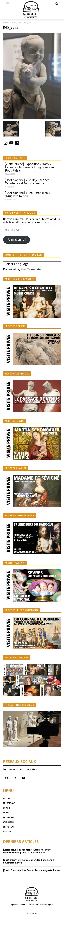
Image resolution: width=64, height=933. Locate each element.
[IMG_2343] (32, 118)
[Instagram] (6, 778)
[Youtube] (23, 778)
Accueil (6, 22)
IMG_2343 (16, 22)
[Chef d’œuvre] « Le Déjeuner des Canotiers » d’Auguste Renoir (27, 182)
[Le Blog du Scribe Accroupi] (32, 9)
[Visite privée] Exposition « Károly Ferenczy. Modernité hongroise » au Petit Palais (29, 167)
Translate (34, 269)
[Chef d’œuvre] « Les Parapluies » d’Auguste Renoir (27, 194)
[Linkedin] (14, 778)
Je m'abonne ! (17, 239)
